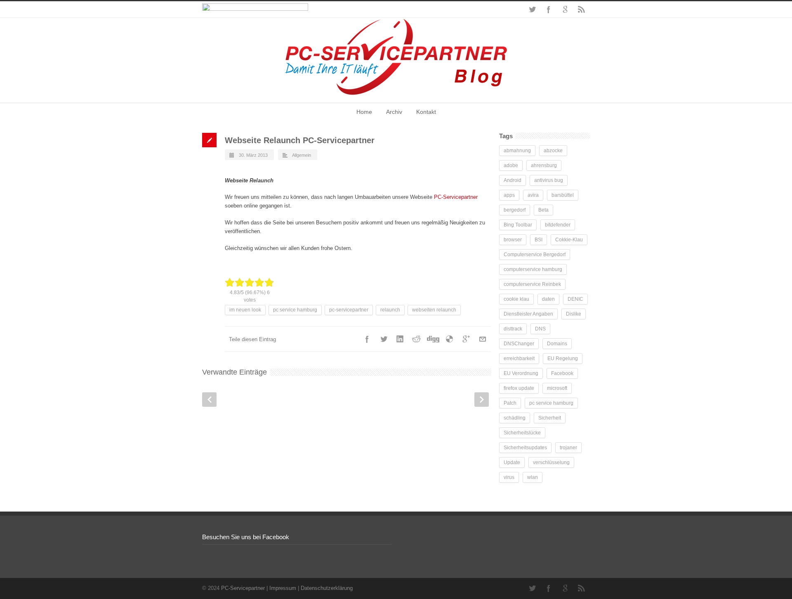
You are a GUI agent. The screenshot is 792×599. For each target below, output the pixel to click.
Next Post (481, 399)
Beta (543, 210)
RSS (581, 9)
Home (364, 111)
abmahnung (517, 150)
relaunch (390, 310)
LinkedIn (400, 339)
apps (509, 195)
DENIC (575, 299)
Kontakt (426, 111)
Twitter (532, 9)
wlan (532, 477)
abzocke (553, 150)
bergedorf (515, 210)
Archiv (394, 111)
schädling (515, 418)
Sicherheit (549, 418)
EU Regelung (562, 358)
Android (512, 180)
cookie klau (516, 299)
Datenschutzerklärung (327, 588)
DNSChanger (519, 344)
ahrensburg (544, 165)
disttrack (513, 329)
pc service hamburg (295, 310)
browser (513, 240)
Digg (433, 339)
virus (509, 477)
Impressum (282, 588)
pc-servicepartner (348, 310)
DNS (540, 329)
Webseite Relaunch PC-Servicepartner (300, 140)
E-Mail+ (482, 339)
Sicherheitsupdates (525, 447)
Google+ (565, 9)
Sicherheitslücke (522, 433)
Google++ (466, 339)
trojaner (568, 447)
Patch (510, 403)
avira (533, 195)
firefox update (519, 388)
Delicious (449, 339)
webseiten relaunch (434, 310)
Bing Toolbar (518, 225)
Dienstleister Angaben (528, 314)
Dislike (573, 314)
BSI (538, 240)
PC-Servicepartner (456, 197)
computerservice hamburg (533, 269)
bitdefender (557, 225)
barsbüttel (563, 195)
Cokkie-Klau (569, 240)
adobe (511, 165)
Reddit (416, 339)
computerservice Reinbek (532, 284)
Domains (557, 344)
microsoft (557, 388)
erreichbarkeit (519, 358)
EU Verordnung (521, 373)
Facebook (548, 9)
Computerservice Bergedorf (535, 254)
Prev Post (209, 399)
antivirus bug (548, 180)
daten (548, 299)
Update (512, 462)
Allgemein (301, 155)
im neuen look (245, 310)
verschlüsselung (551, 462)
